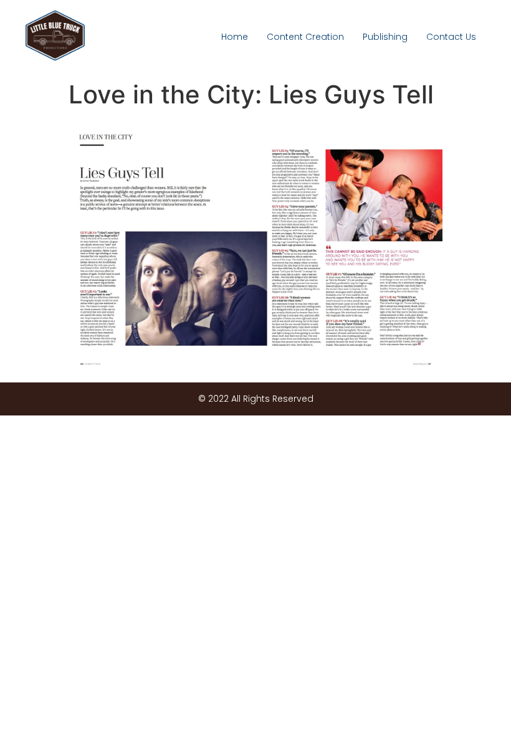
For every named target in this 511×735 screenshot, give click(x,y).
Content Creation (305, 37)
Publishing (385, 37)
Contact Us (451, 37)
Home (234, 37)
